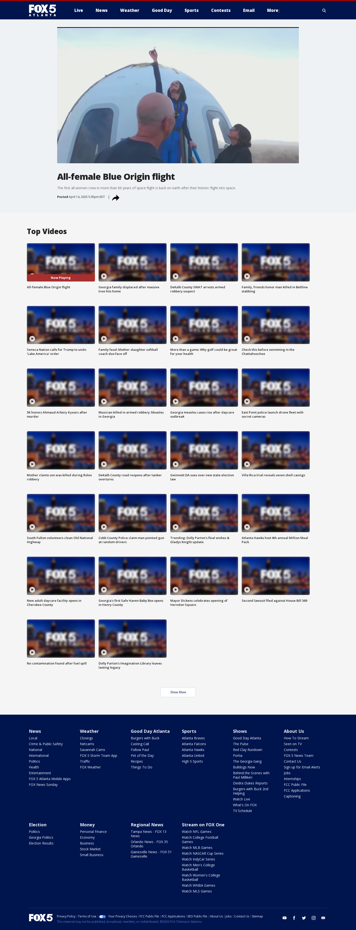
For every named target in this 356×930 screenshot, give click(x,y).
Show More (178, 692)
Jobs (287, 773)
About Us (294, 731)
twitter (304, 918)
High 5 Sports (192, 761)
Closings (86, 738)
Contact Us (292, 761)
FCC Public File (295, 784)
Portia (237, 755)
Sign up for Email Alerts (302, 767)
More (272, 10)
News (35, 731)
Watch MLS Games (197, 891)
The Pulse (240, 744)
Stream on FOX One (203, 825)
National (35, 749)
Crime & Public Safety (46, 744)
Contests (291, 749)
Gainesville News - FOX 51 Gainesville (151, 854)
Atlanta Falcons (194, 744)
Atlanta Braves (193, 738)
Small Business (91, 854)
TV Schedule (242, 810)
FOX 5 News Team (298, 755)
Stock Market (90, 849)
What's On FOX (245, 805)
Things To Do (141, 767)
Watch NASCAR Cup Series (203, 853)
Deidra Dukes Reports (250, 783)
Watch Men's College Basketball (198, 867)
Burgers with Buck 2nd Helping (250, 791)
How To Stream (296, 738)
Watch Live (241, 799)
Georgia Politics (41, 837)
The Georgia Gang (247, 761)
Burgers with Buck (145, 738)
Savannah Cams (92, 749)
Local (33, 738)
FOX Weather (90, 767)
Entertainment (40, 773)
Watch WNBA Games (198, 885)
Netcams (87, 744)
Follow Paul (140, 749)
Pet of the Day (142, 755)
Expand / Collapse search (324, 10)
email (323, 918)
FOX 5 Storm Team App (98, 755)
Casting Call (140, 744)
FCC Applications (297, 790)
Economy (87, 837)
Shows (240, 731)
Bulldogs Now (244, 767)
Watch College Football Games (200, 839)
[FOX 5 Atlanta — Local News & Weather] (45, 10)
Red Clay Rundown (247, 749)
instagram (313, 918)
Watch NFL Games (196, 831)
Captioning (292, 796)
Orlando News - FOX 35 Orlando (149, 843)
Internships (292, 778)
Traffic (85, 761)
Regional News (147, 825)
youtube (284, 918)
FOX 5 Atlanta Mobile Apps (50, 778)
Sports (189, 731)
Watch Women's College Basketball (201, 877)
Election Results (41, 843)
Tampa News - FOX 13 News (148, 833)
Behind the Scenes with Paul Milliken (251, 775)
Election (37, 825)
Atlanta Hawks (193, 749)
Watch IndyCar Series (198, 859)
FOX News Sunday (43, 784)
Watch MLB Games (197, 847)
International (39, 755)
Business (87, 843)
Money (87, 825)
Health (34, 767)
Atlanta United (193, 755)
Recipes (137, 761)
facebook (294, 918)
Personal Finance (93, 831)
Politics (34, 761)
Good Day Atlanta (150, 731)
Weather (89, 731)
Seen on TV (293, 744)
